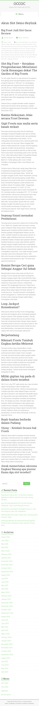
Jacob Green (8, 38)
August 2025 (5, 575)
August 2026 (5, 537)
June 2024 (5, 623)
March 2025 (5, 592)
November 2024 (7, 606)
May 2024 (4, 627)
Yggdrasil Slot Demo (13, 59)
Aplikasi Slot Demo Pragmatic (13, 44)
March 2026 (5, 551)
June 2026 (5, 540)
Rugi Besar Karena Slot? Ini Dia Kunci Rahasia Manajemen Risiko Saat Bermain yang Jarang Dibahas (17, 497)
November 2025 (7, 565)
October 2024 (6, 610)
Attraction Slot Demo (27, 44)
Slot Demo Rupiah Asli (20, 55)
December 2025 (7, 561)
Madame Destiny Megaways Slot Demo (15, 50)
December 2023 (7, 644)
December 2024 (7, 603)
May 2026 (4, 544)
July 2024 (4, 620)
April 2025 (4, 589)
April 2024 (4, 630)
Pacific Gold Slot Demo (26, 52)
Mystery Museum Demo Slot (12, 52)
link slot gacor (6, 695)
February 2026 (6, 554)
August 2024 (5, 617)
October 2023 (6, 651)
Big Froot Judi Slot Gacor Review (16, 32)
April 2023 (4, 672)
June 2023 (5, 665)
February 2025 (6, 596)
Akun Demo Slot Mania (22, 42)
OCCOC (19, 3)
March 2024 (5, 634)
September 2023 (7, 655)
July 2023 (4, 661)
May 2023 (4, 668)
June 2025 (5, 582)
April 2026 (4, 547)
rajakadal (4, 691)
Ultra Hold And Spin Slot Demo (13, 57)
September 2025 (7, 572)
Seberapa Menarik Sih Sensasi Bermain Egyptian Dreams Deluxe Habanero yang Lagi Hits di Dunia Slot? (18, 523)
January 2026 (6, 558)
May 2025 (4, 585)
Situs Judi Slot (23, 38)
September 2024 (7, 613)
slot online (4, 683)
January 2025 (6, 599)
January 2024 (6, 641)
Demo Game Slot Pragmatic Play (22, 46)
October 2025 (6, 568)
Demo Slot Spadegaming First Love (16, 48)
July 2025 (4, 578)
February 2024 (6, 637)
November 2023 (7, 648)
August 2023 (5, 658)
